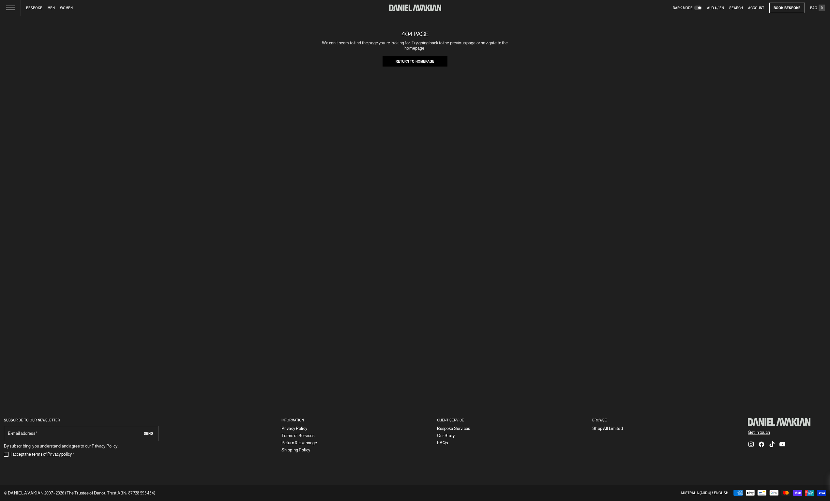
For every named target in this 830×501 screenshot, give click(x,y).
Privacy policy (59, 454)
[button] (736, 8)
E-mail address (21, 433)
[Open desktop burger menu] (10, 8)
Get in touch (759, 432)
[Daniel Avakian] (779, 422)
